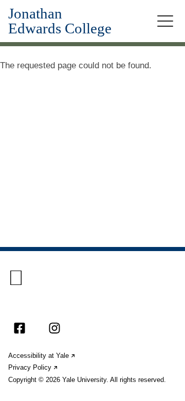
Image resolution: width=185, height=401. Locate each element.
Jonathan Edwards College (60, 21)
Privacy (33, 367)
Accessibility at (42, 355)
